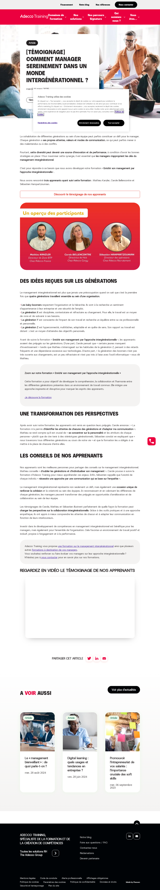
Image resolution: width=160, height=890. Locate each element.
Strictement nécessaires (89, 123)
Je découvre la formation (38, 397)
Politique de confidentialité (82, 881)
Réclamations (87, 853)
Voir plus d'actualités (124, 690)
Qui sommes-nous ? (116, 17)
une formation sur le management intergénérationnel (86, 546)
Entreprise (141, 24)
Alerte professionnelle (72, 878)
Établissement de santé (143, 43)
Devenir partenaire (89, 858)
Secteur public (144, 50)
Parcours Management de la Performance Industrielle (112, 45)
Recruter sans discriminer (111, 51)
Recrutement (62, 71)
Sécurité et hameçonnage (32, 885)
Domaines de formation (56, 17)
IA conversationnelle (90, 66)
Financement (66, 4)
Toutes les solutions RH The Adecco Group (33, 853)
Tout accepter (114, 123)
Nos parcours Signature (96, 17)
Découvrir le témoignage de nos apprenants (80, 194)
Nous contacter (126, 4)
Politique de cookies (29, 881)
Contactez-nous (88, 847)
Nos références (103, 4)
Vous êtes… (133, 17)
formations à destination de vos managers (54, 550)
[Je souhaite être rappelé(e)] (152, 441)
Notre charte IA (124, 38)
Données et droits (108, 881)
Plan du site (53, 885)
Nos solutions (76, 17)
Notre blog (84, 4)
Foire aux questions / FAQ (93, 842)
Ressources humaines (67, 76)
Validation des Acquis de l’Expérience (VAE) (104, 61)
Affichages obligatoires (97, 878)
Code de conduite (48, 878)
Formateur (141, 54)
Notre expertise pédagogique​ (123, 28)
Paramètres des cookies (48, 123)
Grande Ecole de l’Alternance (96, 56)
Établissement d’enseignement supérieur (144, 33)
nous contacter (49, 557)
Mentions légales (27, 878)
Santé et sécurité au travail (72, 81)
